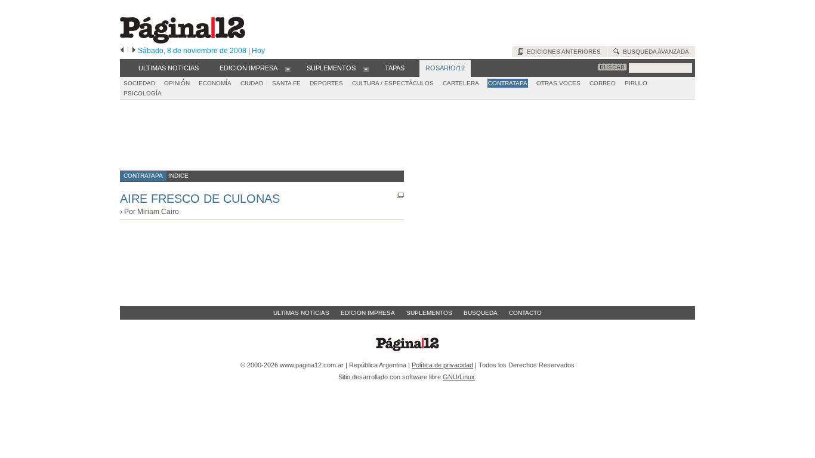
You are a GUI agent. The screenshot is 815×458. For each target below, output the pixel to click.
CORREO (602, 83)
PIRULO (636, 83)
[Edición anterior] (122, 51)
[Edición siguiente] (134, 51)
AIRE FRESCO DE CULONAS (200, 198)
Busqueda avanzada (654, 51)
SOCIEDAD (139, 83)
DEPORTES (326, 83)
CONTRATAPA (507, 83)
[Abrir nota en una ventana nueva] (400, 195)
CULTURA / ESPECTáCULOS (393, 83)
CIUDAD (251, 83)
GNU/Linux (459, 376)
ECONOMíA (215, 83)
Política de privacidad (442, 365)
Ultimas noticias (301, 313)
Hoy (258, 51)
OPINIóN (177, 83)
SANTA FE (286, 83)
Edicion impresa (368, 313)
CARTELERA (461, 83)
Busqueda (481, 313)
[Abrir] (288, 68)
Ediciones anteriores (562, 51)
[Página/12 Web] (182, 40)
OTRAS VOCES (558, 83)
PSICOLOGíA (143, 93)
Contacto (525, 313)
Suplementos (429, 313)
